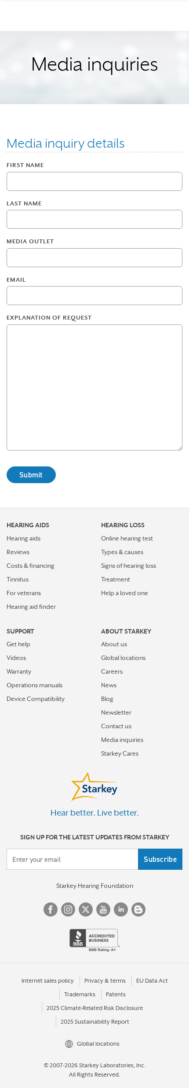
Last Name (24, 203)
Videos (16, 657)
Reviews (18, 551)
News (108, 685)
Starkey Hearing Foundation (94, 885)
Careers (112, 671)
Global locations (123, 657)
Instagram (68, 909)
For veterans (24, 592)
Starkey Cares (119, 753)
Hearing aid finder (31, 606)
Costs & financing (31, 565)
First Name (25, 165)
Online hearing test (127, 538)
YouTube (103, 909)
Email (16, 279)
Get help (18, 644)
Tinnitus (18, 579)
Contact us (116, 726)
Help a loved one (124, 592)
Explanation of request (49, 317)
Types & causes (122, 551)
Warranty (19, 671)
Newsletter (116, 712)
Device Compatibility (36, 698)
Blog (107, 698)
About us (114, 644)
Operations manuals (34, 685)
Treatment (115, 579)
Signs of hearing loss (128, 565)
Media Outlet (30, 241)
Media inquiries (122, 739)
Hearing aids (23, 538)
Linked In (121, 909)
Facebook (51, 909)
